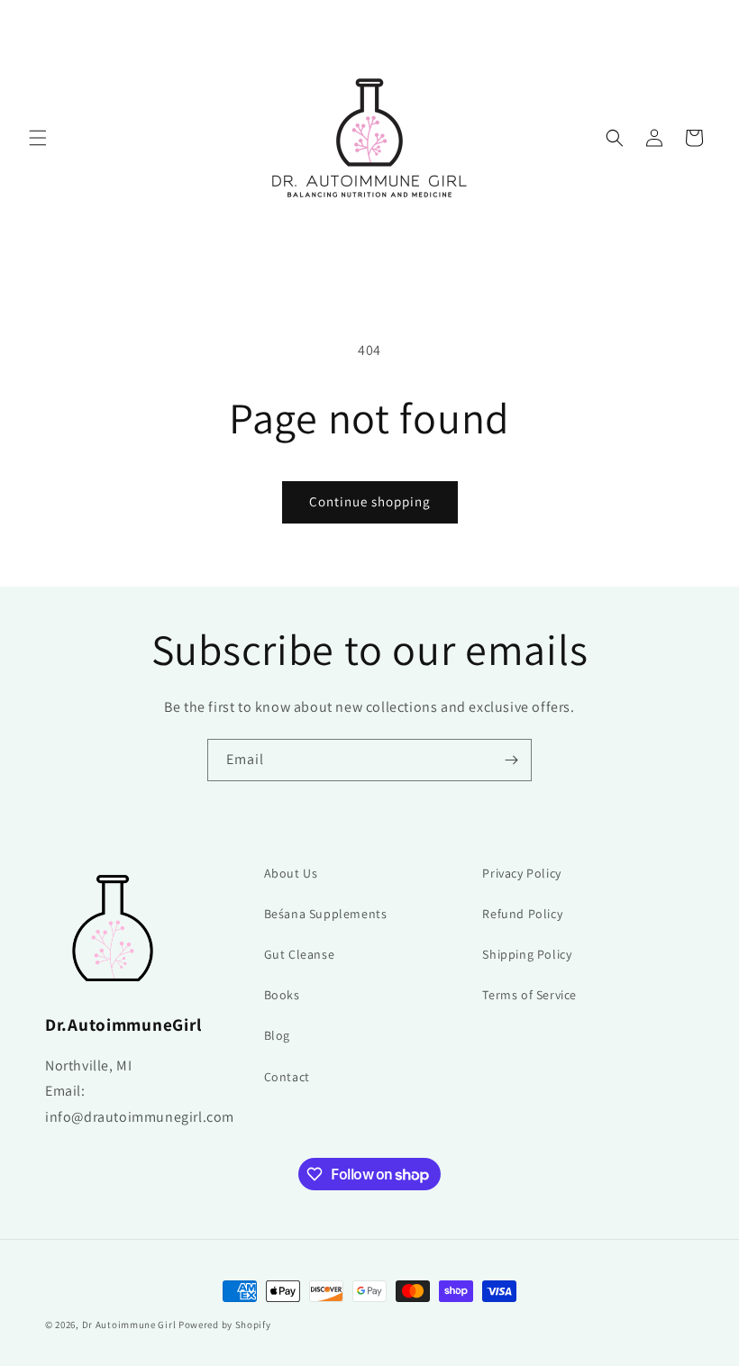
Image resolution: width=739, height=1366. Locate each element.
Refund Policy (522, 914)
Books (282, 995)
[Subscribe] (511, 760)
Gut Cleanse (299, 954)
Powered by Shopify (224, 1324)
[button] (38, 138)
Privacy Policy (521, 873)
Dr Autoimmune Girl (129, 1324)
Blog (277, 1035)
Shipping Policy (526, 954)
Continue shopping (370, 501)
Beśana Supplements (326, 914)
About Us (291, 873)
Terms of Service (529, 995)
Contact (287, 1077)
